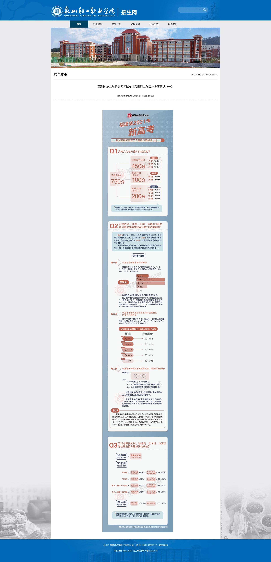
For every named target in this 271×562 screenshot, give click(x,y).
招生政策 (207, 75)
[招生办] (107, 18)
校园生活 (154, 24)
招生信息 (97, 24)
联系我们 (172, 24)
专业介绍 (116, 24)
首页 (79, 24)
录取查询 (135, 24)
